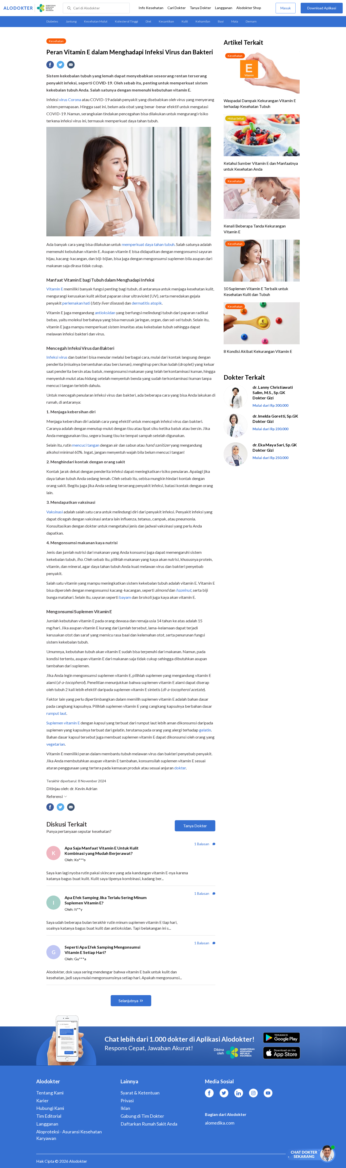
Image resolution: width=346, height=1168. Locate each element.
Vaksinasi (54, 511)
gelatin (205, 729)
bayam (125, 597)
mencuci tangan (85, 445)
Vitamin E (54, 288)
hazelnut (183, 590)
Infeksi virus (56, 357)
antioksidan (105, 312)
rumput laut (56, 713)
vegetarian (55, 744)
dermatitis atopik (147, 303)
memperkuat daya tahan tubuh (148, 244)
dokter (180, 767)
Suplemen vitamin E (63, 722)
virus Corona (70, 99)
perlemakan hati (76, 303)
